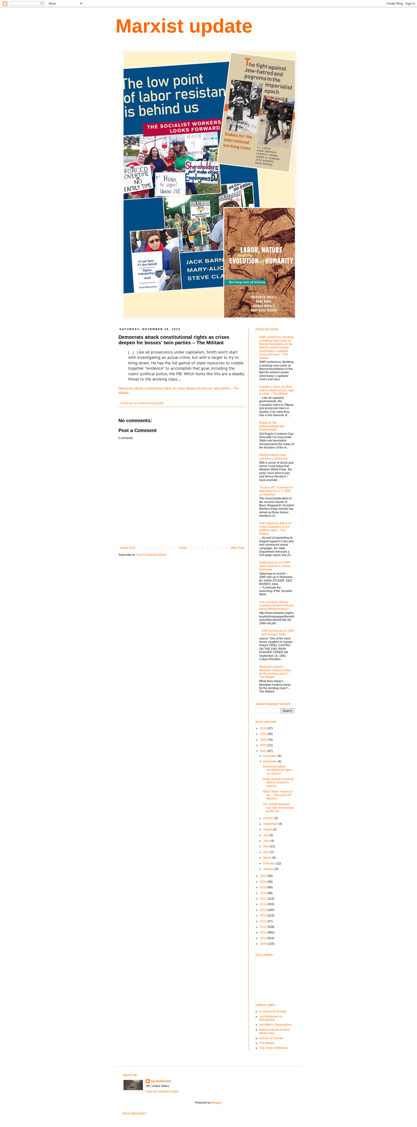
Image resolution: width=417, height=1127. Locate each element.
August (268, 829)
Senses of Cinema (271, 1038)
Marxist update (184, 26)
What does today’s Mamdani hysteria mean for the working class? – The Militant (275, 672)
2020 (263, 881)
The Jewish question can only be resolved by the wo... (278, 807)
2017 (263, 898)
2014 (263, 915)
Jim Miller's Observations (275, 1024)
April (266, 852)
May (266, 846)
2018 (263, 893)
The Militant (266, 1043)
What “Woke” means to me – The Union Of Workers (277, 795)
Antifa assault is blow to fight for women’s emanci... (278, 782)
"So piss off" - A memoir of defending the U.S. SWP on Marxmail (275, 491)
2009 (263, 943)
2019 (263, 887)
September (270, 824)
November (270, 761)
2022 (263, 751)
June (267, 840)
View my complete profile (162, 1091)
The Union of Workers (273, 1048)
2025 (263, 734)
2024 (263, 739)
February (269, 863)
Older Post (237, 548)
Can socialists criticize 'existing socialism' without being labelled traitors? (276, 605)
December (270, 756)
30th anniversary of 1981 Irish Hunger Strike (278, 632)
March (267, 857)
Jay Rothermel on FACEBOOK (270, 1018)
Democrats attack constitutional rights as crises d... (277, 770)
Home (183, 548)
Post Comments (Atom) (151, 555)
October (268, 818)
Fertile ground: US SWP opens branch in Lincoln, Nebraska (275, 566)
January (269, 869)
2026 (263, 728)
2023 (263, 745)
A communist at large (272, 1011)
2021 (263, 876)
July (266, 835)
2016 (263, 904)
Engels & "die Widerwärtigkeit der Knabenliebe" (272, 426)
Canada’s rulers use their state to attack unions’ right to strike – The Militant (276, 390)
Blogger (216, 1102)
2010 (263, 938)
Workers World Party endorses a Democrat (273, 456)
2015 (263, 910)
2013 (263, 921)
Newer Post (127, 548)
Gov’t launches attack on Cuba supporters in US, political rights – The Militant (275, 528)
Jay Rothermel (161, 1081)
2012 (263, 927)
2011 (263, 932)
